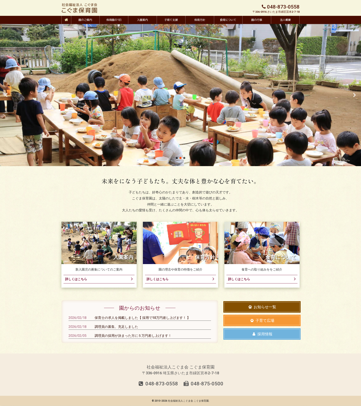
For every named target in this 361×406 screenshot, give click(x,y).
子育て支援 (171, 20)
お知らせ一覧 (264, 307)
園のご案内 (85, 20)
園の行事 (256, 20)
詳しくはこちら (76, 279)
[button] (6, 95)
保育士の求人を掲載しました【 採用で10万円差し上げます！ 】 (142, 318)
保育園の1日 (114, 20)
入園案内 (142, 20)
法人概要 (285, 20)
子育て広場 (264, 320)
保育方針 (199, 20)
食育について (228, 20)
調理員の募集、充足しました (116, 327)
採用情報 (264, 334)
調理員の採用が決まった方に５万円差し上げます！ (133, 336)
